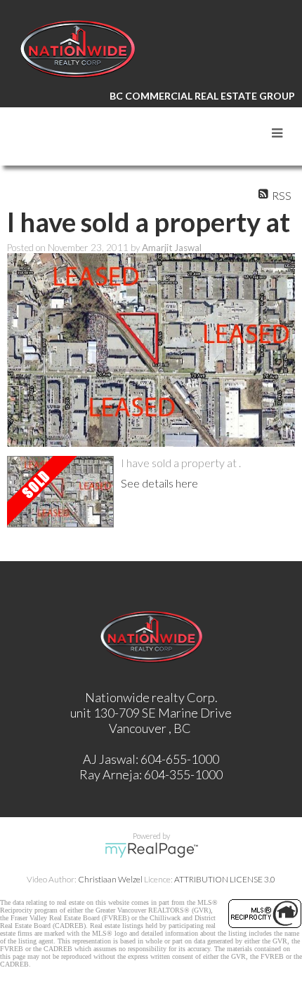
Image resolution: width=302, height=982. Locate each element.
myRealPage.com (151, 850)
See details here (159, 483)
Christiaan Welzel (110, 879)
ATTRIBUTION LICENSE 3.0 (224, 879)
